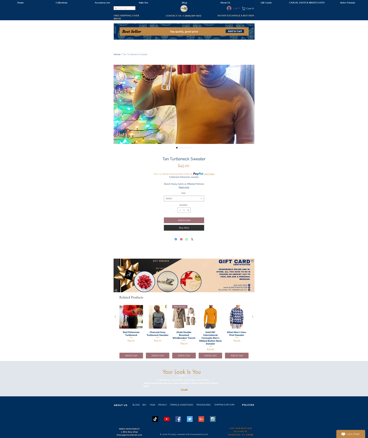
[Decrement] (179, 210)
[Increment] (188, 210)
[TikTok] (155, 419)
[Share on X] (192, 239)
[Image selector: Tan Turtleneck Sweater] (176, 147)
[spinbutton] (184, 210)
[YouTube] (167, 419)
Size (184, 193)
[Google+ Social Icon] (201, 419)
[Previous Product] (115, 316)
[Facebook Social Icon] (178, 419)
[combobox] (184, 198)
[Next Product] (252, 316)
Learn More (209, 174)
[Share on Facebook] (176, 239)
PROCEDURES (203, 405)
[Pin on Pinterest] (181, 239)
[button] (248, 8)
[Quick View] (131, 317)
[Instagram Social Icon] (213, 419)
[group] (184, 331)
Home (117, 54)
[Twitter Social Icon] (190, 419)
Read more (184, 187)
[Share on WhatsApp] (186, 239)
